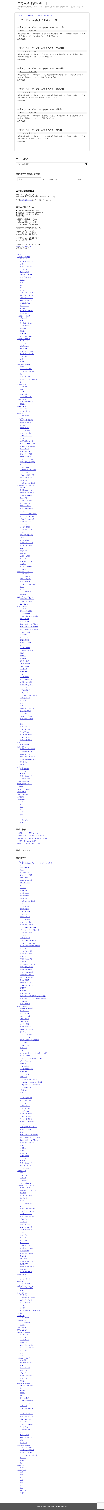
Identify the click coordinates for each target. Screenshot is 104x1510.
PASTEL (22, 703)
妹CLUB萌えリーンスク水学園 (30, 1137)
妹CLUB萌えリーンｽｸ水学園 (29, 627)
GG (21, 285)
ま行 (21, 817)
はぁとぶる (23, 551)
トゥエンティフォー (26, 292)
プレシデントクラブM (27, 354)
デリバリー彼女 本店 (26, 535)
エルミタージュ (25, 754)
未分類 (19, 1313)
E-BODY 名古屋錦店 (26, 1008)
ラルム (22, 1305)
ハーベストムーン (26, 397)
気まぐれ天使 (24, 272)
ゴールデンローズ (26, 778)
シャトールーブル (26, 369)
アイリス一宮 (24, 428)
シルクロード (24, 348)
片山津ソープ (21, 399)
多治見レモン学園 (26, 682)
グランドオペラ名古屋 (27, 519)
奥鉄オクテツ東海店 (26, 508)
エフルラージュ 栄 (26, 751)
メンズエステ (21, 771)
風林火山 (23, 1290)
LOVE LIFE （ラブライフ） (29, 561)
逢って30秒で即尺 (26, 503)
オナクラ (20, 767)
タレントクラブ (25, 411)
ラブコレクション (26, 729)
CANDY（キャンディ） (27, 274)
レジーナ (23, 382)
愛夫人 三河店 (24, 980)
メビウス (23, 721)
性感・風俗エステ (23, 747)
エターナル (23, 634)
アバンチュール (25, 613)
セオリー (23, 674)
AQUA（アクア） (25, 579)
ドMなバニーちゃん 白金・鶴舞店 (31, 1082)
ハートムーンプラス (26, 295)
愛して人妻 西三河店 (26, 420)
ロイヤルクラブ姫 (26, 336)
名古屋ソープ (21, 384)
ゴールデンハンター (26, 650)
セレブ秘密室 (24, 677)
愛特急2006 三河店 (26, 422)
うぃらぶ (23, 438)
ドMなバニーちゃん (26, 692)
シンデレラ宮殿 (25, 527)
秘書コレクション (26, 300)
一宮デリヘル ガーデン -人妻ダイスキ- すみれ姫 (40, 48)
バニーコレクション (26, 298)
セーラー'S (23, 1071)
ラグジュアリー (25, 727)
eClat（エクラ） (25, 773)
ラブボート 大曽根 (26, 734)
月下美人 (23, 1150)
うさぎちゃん (24, 890)
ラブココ (23, 558)
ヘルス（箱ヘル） (23, 606)
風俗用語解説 (21, 800)
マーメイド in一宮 (26, 478)
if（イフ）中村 (24, 621)
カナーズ (23, 343)
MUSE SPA (23, 762)
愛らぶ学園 (23, 498)
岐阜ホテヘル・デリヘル (25, 572)
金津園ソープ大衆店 (23, 316)
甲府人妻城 (23, 1001)
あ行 (21, 801)
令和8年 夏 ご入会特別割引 (27, 841)
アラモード (23, 386)
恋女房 (22, 653)
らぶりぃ (23, 564)
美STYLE (23, 553)
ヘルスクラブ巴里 (26, 1100)
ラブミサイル (24, 313)
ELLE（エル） (24, 637)
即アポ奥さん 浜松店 (26, 967)
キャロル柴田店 (25, 648)
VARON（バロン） (26, 1165)
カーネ (22, 511)
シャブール (23, 524)
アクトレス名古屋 (26, 611)
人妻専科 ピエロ (25, 303)
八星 (21, 359)
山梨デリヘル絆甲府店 (27, 599)
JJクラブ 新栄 (24, 666)
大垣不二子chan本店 (26, 441)
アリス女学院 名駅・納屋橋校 (29, 1040)
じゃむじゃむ (24, 893)
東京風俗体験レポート (24, 781)
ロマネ (22, 362)
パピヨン (23, 705)
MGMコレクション (26, 323)
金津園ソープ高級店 (23, 364)
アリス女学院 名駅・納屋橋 (29, 616)
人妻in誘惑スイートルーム (28, 1127)
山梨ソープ (20, 1281)
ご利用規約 (20, 797)
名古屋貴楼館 (24, 540)
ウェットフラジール (26, 266)
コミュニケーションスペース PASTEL (32, 1058)
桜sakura (23, 990)
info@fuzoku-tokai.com (23, 246)
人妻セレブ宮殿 (25, 556)
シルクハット (24, 408)
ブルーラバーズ (25, 1373)
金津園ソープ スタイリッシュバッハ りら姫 (32, 838)
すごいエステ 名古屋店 (27, 757)
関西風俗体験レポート (24, 784)
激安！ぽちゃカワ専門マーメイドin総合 (33, 996)
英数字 (22, 822)
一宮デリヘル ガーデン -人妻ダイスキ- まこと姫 (40, 27)
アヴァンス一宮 (25, 430)
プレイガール (24, 306)
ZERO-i (22, 290)
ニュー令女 (23, 394)
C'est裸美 (23, 1360)
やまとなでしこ (25, 480)
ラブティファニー (26, 377)
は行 (21, 815)
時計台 (22, 331)
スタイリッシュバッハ (27, 351)
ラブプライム (24, 732)
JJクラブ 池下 (24, 661)
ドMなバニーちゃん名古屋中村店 (30, 1085)
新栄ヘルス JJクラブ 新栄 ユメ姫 (29, 843)
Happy (22, 587)
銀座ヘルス (23, 1467)
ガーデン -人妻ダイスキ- (28, 31)
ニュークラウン (25, 415)
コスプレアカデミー (26, 277)
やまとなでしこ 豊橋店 (27, 483)
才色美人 (23, 656)
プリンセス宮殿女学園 (27, 475)
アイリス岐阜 (24, 573)
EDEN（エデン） (25, 506)
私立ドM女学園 (25, 581)
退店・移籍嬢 (21, 1327)
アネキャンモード (26, 436)
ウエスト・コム (25, 632)
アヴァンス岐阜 (25, 576)
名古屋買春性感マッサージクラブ (31, 1310)
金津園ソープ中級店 (23, 339)
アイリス (23, 608)
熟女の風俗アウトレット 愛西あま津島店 (33, 998)
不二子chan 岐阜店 (26, 591)
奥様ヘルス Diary (25, 642)
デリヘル (20, 418)
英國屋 (22, 366)
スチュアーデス (25, 325)
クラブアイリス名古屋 (27, 516)
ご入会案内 (20, 786)
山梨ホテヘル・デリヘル (25, 597)
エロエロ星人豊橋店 (26, 925)
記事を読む (21, 39)
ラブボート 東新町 (26, 740)
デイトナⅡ (23, 687)
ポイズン (23, 948)
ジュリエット (24, 346)
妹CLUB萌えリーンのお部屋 (29, 629)
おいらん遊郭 (24, 1024)
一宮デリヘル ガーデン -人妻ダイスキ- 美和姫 (39, 109)
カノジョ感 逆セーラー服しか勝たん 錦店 (33, 1053)
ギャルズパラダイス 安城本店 (29, 930)
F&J (21, 389)
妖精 (21, 724)
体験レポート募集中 (23, 789)
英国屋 (22, 404)
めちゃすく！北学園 (26, 719)
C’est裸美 (23, 328)
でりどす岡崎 (24, 467)
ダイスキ (23, 464)
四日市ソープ (21, 406)
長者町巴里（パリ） (26, 685)
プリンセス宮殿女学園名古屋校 (30, 946)
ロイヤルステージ (26, 566)
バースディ (23, 333)
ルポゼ (22, 764)
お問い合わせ (21, 792)
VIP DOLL (23, 589)
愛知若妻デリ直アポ (26, 985)
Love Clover (24, 604)
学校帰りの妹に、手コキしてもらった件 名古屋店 (36, 863)
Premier (22, 308)
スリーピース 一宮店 (26, 459)
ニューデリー (24, 548)
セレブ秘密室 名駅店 (26, 679)
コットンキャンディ (26, 1288)
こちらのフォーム (26, 200)
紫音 (21, 282)
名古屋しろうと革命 (26, 543)
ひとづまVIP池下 (25, 711)
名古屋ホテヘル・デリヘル (25, 485)
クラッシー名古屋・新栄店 (28, 514)
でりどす (23, 537)
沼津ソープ (20, 413)
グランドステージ (26, 522)
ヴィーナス (23, 318)
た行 (21, 809)
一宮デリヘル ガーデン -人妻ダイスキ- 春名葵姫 (40, 68)
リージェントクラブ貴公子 (28, 379)
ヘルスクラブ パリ (26, 716)
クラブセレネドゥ (26, 1214)
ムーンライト (24, 356)
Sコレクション (25, 883)
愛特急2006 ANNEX (26, 490)
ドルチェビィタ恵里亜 (27, 371)
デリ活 (22, 532)
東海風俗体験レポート (32, 3)
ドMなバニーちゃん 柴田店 (28, 695)
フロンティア (24, 713)
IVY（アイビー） (25, 425)
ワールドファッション (27, 1121)
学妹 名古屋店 (24, 769)
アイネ (22, 903)
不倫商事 (23, 594)
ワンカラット (24, 569)
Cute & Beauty (24, 449)
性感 (18, 742)
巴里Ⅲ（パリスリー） (27, 708)
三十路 (22, 1124)
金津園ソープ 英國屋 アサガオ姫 (28, 833)
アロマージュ (24, 914)
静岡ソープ (20, 1466)
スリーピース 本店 (26, 529)
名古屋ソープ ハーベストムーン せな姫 (30, 836)
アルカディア (24, 619)
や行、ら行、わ (25, 820)
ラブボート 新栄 (25, 737)
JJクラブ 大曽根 (25, 663)
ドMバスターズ (25, 472)
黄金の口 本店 (24, 640)
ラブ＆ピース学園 (26, 601)
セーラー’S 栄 (24, 671)
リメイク (23, 956)
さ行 (21, 807)
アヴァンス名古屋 (26, 500)
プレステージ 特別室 (26, 311)
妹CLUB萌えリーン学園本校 (29, 624)
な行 (21, 812)
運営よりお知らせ (23, 794)
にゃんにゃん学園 (26, 545)
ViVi (21, 320)
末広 (21, 287)
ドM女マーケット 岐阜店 (28, 584)
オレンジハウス (25, 1283)
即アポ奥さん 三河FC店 (27, 462)
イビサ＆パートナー (26, 261)
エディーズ (23, 269)
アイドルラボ (24, 1398)
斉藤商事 (23, 658)
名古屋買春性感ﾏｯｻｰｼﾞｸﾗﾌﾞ (28, 759)
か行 (21, 804)
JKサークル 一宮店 (26, 454)
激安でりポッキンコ (26, 451)
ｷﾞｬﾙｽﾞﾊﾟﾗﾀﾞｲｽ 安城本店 (28, 446)
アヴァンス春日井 (26, 433)
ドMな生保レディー (26, 690)
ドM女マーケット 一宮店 (28, 470)
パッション (23, 700)
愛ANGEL (23, 487)
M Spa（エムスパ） (26, 776)
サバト (22, 280)
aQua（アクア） (25, 340)
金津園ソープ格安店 (23, 257)
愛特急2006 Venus (26, 495)
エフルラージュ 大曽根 (27, 749)
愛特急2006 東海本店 (27, 493)
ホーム (19, 254)
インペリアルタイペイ (27, 401)
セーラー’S (23, 669)
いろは (22, 264)
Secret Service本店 (26, 456)
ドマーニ (23, 391)
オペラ (22, 645)
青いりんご (23, 259)
